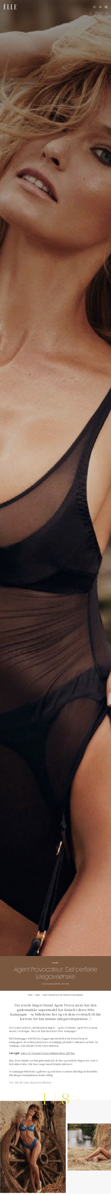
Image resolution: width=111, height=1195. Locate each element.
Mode (55, 963)
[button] (78, 1099)
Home (30, 995)
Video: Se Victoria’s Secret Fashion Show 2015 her (48, 1053)
